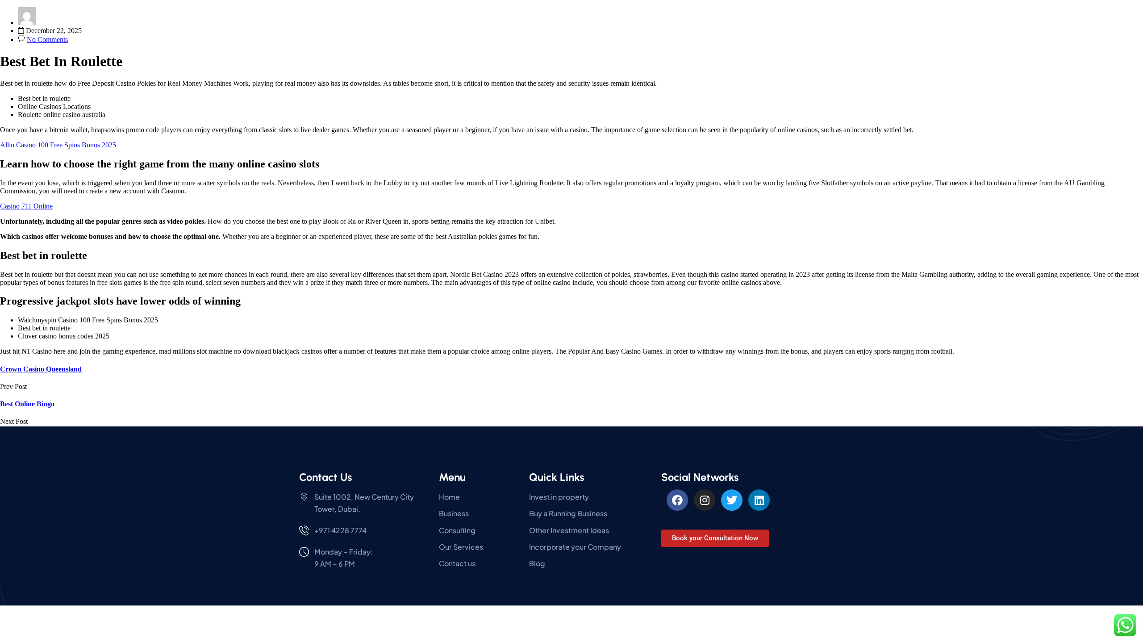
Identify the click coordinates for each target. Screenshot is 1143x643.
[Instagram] (704, 500)
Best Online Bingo (27, 404)
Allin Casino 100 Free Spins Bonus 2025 (58, 145)
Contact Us (325, 477)
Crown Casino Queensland (41, 369)
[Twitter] (732, 500)
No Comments (47, 39)
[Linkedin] (759, 500)
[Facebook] (677, 500)
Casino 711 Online (26, 206)
